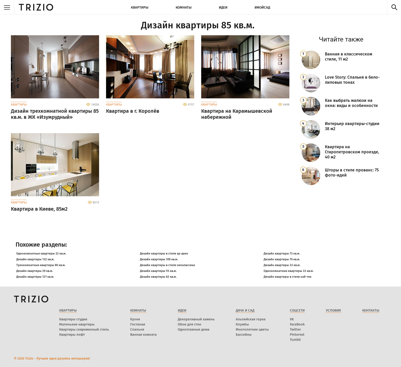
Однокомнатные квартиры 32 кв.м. (41, 253)
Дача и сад (245, 310)
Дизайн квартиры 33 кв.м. (282, 265)
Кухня (135, 319)
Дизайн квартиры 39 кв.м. (34, 271)
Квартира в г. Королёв (132, 111)
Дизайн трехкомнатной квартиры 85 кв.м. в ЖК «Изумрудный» (55, 114)
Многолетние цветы (252, 329)
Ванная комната (143, 334)
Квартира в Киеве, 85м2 (39, 209)
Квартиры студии (73, 319)
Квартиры (140, 7)
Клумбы (242, 324)
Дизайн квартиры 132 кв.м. (35, 259)
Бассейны (244, 334)
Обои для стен (189, 324)
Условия (333, 310)
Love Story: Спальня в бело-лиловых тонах (352, 80)
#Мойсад (262, 7)
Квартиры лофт (72, 334)
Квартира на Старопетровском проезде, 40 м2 (352, 152)
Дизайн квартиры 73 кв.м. (282, 253)
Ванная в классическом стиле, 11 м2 (348, 57)
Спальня (137, 329)
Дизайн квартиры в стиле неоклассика (167, 265)
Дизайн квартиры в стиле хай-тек (287, 276)
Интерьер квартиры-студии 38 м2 (352, 126)
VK (292, 319)
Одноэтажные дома (193, 329)
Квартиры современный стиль (84, 329)
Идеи (223, 7)
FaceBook (297, 324)
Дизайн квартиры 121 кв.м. (35, 276)
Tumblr (295, 340)
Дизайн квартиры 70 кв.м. (282, 259)
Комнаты (184, 7)
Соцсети (297, 310)
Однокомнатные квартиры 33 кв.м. (289, 271)
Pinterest (297, 334)
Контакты (370, 310)
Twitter (295, 329)
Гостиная (137, 324)
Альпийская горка (250, 319)
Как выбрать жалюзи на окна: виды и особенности (351, 103)
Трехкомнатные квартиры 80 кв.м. (40, 265)
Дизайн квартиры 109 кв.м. (159, 259)
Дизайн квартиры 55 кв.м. (158, 271)
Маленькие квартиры (76, 324)
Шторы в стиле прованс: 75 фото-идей (352, 172)
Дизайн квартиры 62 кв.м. (158, 276)
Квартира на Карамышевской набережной (236, 114)
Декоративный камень (196, 319)
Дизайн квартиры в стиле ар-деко (164, 253)
